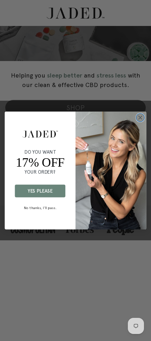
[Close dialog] (140, 117)
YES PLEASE (40, 191)
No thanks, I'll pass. (40, 208)
